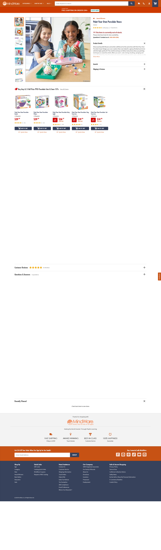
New (16, 472)
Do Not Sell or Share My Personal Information (122, 477)
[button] (58, 49)
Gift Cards (37, 467)
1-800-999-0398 (114, 37)
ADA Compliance (63, 485)
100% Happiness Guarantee (91, 467)
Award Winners (19, 474)
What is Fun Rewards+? (65, 490)
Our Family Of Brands (89, 469)
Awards (95, 64)
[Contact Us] (143, 3)
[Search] (131, 3)
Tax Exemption (63, 482)
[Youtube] (139, 455)
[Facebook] (118, 455)
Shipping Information (65, 472)
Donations (86, 474)
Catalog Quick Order (40, 469)
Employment (86, 482)
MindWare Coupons (39, 472)
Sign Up (74, 455)
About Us (85, 472)
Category (17, 469)
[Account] (149, 3)
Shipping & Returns (99, 69)
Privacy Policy (113, 467)
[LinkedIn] (123, 455)
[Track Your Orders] (139, 3)
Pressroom (86, 479)
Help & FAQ (62, 477)
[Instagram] (144, 455)
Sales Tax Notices (64, 479)
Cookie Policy (113, 482)
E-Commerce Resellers (115, 479)
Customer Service (64, 469)
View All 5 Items (64, 89)
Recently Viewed (20, 401)
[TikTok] (134, 455)
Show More (96, 56)
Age (16, 467)
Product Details (97, 43)
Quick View (23, 132)
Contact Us (62, 467)
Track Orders (62, 474)
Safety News (113, 474)
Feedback (159, 277)
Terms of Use (113, 469)
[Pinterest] (129, 455)
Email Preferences (64, 487)
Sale (16, 482)
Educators (17, 479)
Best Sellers (18, 477)
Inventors (85, 477)
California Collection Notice (117, 472)
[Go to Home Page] (94, 18)
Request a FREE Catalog (41, 474)
